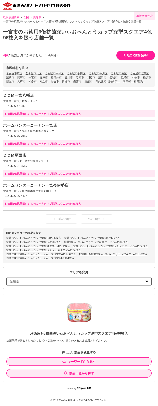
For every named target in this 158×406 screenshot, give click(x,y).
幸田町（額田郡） (134, 81)
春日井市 (56, 77)
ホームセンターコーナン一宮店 (30, 125)
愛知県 (37, 17)
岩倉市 (55, 81)
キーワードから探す (82, 361)
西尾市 (125, 77)
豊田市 (102, 77)
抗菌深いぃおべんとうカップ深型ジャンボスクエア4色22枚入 (43, 250)
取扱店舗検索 (11, 17)
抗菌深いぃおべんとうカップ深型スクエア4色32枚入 (38, 245)
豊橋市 (10, 77)
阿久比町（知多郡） (108, 81)
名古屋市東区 (14, 73)
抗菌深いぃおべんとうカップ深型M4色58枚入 (92, 237)
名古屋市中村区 (54, 73)
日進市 (66, 81)
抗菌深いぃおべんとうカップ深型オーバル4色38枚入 (96, 241)
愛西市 (77, 81)
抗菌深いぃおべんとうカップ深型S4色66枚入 (33, 237)
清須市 (88, 81)
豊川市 (69, 77)
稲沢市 (147, 77)
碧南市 (80, 77)
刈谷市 (91, 77)
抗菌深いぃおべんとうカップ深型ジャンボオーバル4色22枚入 (110, 245)
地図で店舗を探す (138, 55)
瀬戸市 (44, 77)
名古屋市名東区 (139, 73)
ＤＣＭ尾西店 (14, 155)
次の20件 (93, 219)
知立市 (44, 81)
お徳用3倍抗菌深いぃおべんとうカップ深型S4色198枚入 (113, 254)
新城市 (10, 81)
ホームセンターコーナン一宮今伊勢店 (36, 185)
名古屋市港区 (119, 73)
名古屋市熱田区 (76, 73)
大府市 (21, 81)
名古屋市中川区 (98, 73)
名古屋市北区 (33, 73)
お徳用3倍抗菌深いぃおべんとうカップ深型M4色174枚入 (41, 254)
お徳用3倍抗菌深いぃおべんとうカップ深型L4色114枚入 (40, 258)
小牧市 (136, 77)
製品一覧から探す (81, 373)
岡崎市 (21, 77)
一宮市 (33, 77)
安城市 (113, 77)
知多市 (33, 81)
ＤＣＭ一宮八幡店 (18, 95)
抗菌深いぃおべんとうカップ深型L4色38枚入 (33, 241)
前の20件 (64, 219)
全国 (26, 17)
